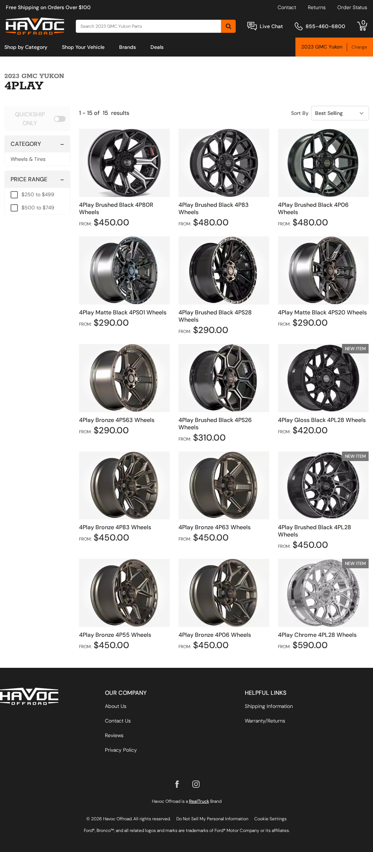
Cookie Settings (270, 819)
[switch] (37, 118)
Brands (127, 47)
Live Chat (271, 26)
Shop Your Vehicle (83, 47)
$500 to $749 (37, 207)
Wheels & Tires (28, 159)
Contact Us (118, 720)
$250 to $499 (37, 194)
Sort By (300, 113)
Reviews (114, 735)
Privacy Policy (121, 750)
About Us (115, 706)
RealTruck (199, 801)
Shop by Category (25, 47)
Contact (287, 7)
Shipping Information (269, 706)
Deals (157, 47)
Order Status (352, 7)
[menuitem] (26, 47)
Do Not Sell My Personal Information (212, 819)
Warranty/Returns (265, 720)
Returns (317, 7)
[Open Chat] (252, 26)
